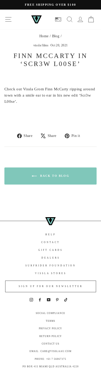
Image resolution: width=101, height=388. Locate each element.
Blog (56, 36)
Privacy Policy (50, 328)
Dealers (50, 258)
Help (50, 234)
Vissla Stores (50, 273)
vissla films (41, 45)
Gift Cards (50, 250)
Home (44, 36)
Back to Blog (54, 175)
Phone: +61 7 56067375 (50, 359)
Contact (50, 242)
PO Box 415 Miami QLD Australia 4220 (51, 366)
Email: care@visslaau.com (50, 351)
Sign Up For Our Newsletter (51, 286)
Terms (50, 321)
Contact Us (50, 343)
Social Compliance (50, 313)
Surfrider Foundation (50, 265)
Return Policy (50, 336)
